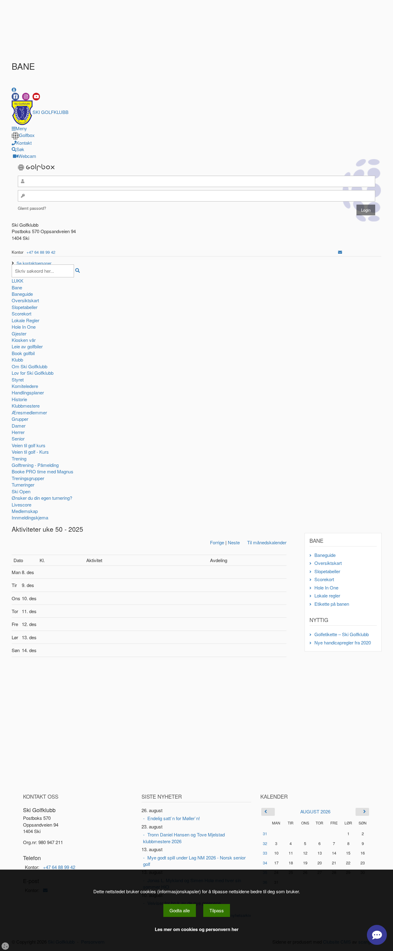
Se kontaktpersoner (34, 263)
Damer (18, 425)
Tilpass (216, 910)
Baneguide (22, 294)
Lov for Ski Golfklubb (32, 373)
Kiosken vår (24, 340)
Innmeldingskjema (30, 517)
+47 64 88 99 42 (40, 252)
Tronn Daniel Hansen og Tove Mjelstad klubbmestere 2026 (184, 837)
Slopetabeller (24, 307)
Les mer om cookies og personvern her (197, 929)
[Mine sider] (14, 89)
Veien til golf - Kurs (30, 451)
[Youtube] (36, 96)
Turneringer (23, 484)
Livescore (21, 504)
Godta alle (179, 910)
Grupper (20, 419)
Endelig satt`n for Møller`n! (173, 818)
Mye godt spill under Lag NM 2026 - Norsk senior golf (194, 860)
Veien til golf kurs (28, 445)
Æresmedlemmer (29, 412)
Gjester (19, 333)
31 (265, 833)
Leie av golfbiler (27, 346)
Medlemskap (25, 511)
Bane (17, 287)
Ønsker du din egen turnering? (42, 498)
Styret (18, 379)
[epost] (340, 252)
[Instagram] (25, 96)
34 (265, 863)
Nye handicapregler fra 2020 (342, 642)
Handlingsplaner (28, 392)
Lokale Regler (25, 320)
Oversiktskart (25, 300)
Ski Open (21, 491)
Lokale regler (327, 595)
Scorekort (21, 313)
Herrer (18, 432)
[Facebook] (15, 96)
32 (265, 843)
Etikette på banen (331, 604)
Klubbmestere (26, 405)
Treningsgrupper (28, 478)
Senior (18, 438)
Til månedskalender (266, 542)
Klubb (17, 359)
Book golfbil (23, 353)
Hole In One (24, 326)
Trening (19, 458)
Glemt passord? (32, 208)
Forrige (217, 542)
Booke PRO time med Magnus (42, 471)
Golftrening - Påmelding (35, 465)
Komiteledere (25, 386)
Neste (234, 542)
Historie (19, 399)
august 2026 (315, 811)
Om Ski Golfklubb (29, 366)
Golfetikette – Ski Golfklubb (341, 634)
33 (265, 853)
